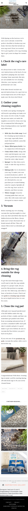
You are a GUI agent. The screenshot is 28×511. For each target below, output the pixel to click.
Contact (9, 502)
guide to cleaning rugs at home (14, 296)
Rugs (3, 391)
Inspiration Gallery (15, 485)
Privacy (17, 502)
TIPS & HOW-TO (18, 14)
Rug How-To (12, 388)
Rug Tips (20, 388)
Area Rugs (4, 388)
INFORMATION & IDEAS (11, 13)
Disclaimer (12, 504)
